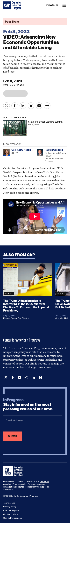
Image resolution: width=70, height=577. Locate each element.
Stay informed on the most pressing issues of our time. (28, 404)
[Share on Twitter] (6, 105)
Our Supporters (10, 514)
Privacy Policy (9, 506)
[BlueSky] (40, 377)
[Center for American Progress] (7, 5)
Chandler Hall (61, 318)
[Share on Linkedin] (23, 105)
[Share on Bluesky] (31, 105)
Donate (49, 5)
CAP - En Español (11, 510)
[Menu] (64, 5)
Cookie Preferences (12, 518)
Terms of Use (9, 503)
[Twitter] (5, 377)
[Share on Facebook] (14, 105)
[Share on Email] (39, 105)
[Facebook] (12, 377)
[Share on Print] (47, 105)
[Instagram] (26, 377)
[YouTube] (19, 377)
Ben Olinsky (23, 318)
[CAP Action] (14, 471)
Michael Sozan (10, 318)
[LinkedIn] (33, 377)
